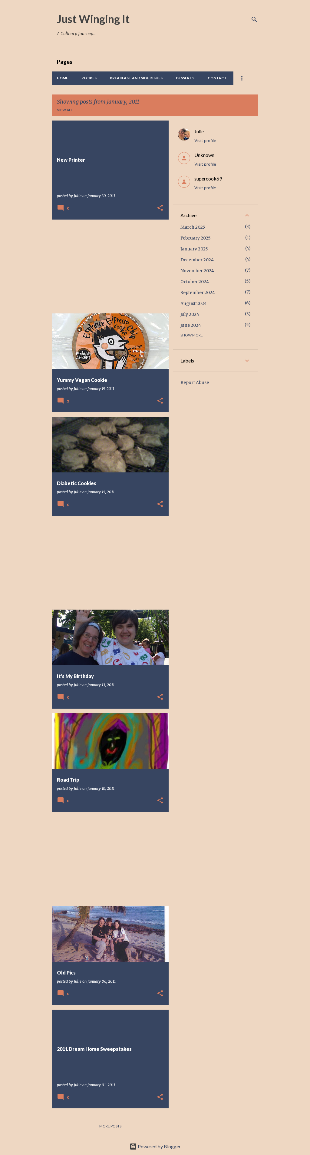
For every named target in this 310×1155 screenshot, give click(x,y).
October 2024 (194, 281)
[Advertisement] (108, 266)
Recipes (89, 78)
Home (62, 78)
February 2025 (195, 238)
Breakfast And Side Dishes (136, 78)
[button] (160, 208)
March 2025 (192, 227)
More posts (110, 1126)
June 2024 (190, 325)
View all (65, 110)
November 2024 (197, 270)
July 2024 (189, 314)
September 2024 (197, 292)
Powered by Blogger (159, 1146)
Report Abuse (194, 382)
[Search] (254, 19)
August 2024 (193, 303)
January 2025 (194, 249)
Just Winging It (93, 18)
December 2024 (197, 260)
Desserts (185, 78)
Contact (217, 78)
